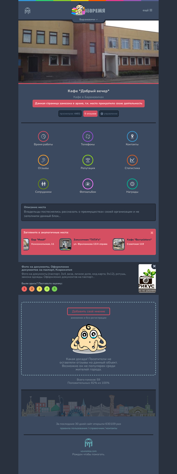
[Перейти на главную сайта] (27, 11)
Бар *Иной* (38, 239)
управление (110, 113)
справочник (96, 428)
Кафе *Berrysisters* (139, 239)
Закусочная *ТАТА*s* (87, 239)
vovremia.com (88, 451)
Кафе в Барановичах (88, 97)
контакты (111, 428)
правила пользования (73, 428)
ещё (146, 10)
